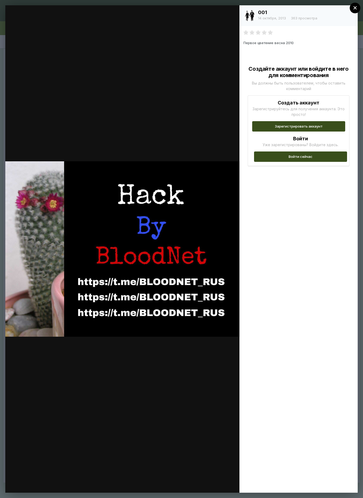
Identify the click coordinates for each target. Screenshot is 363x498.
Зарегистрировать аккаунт (299, 126)
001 (262, 12)
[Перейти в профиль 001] (250, 16)
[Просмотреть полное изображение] (230, 15)
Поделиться (216, 483)
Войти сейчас (301, 156)
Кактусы (41, 19)
